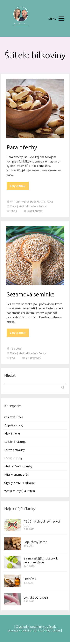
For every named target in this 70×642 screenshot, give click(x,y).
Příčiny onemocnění (16, 474)
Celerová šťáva (13, 417)
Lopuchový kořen (35, 542)
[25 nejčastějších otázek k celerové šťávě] (12, 562)
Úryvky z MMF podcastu (19, 483)
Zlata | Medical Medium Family (28, 206)
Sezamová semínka (30, 294)
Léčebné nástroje (15, 442)
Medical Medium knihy (18, 466)
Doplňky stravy (13, 425)
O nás (56, 630)
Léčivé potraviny (14, 450)
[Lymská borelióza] (12, 599)
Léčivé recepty (13, 458)
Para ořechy (22, 147)
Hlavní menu (12, 433)
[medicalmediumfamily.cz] (21, 18)
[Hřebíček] (12, 581)
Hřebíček (30, 579)
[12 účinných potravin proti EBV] (12, 525)
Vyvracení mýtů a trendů (19, 491)
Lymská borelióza (36, 597)
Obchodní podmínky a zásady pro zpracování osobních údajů (32, 628)
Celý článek (17, 186)
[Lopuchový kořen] (12, 543)
